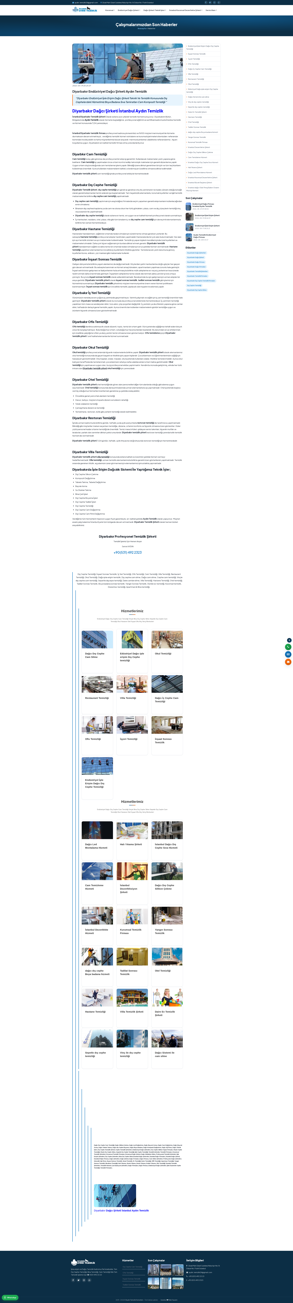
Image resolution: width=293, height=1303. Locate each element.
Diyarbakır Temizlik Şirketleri (197, 271)
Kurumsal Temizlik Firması (198, 142)
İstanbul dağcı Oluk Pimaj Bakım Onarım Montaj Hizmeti (202, 189)
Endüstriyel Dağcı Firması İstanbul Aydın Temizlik (203, 205)
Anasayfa (142, 28)
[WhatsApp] (219, 2)
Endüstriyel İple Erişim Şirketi (207, 215)
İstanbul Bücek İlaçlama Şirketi (200, 182)
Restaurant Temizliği (97, 698)
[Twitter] (210, 2)
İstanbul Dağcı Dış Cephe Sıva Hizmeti (203, 162)
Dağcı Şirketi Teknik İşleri (154, 10)
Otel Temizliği (163, 970)
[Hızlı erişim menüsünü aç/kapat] (289, 640)
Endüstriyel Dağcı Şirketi (128, 10)
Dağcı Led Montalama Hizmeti (200, 172)
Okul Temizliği (163, 653)
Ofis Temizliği (93, 739)
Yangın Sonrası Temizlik (197, 137)
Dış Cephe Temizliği (194, 285)
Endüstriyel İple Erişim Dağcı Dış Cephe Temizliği (94, 783)
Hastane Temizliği (95, 1011)
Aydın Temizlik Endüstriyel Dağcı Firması (204, 236)
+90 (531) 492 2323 (195, 1280)
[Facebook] (206, 2)
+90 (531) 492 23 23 (196, 1276)
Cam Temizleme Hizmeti (197, 157)
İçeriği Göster (90, 662)
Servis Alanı (210, 10)
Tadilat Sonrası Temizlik (197, 127)
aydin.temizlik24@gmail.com (86, 2)
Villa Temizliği (128, 698)
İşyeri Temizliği (128, 739)
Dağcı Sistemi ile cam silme (198, 97)
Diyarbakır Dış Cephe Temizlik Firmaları (201, 281)
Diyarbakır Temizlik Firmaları (197, 276)
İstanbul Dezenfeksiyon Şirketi (128, 888)
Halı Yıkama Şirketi (131, 844)
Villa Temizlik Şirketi (131, 1011)
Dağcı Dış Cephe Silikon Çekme (200, 152)
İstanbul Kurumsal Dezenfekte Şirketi (185, 10)
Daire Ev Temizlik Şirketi (197, 112)
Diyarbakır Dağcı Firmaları (196, 267)
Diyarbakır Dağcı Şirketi (195, 257)
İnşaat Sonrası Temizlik (197, 54)
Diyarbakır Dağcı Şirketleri (196, 253)
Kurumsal (109, 10)
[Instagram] (214, 2)
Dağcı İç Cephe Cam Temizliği (200, 69)
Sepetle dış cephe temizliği (199, 107)
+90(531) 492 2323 (128, 552)
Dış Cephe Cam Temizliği (132, 1267)
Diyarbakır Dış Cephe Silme (196, 290)
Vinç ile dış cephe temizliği (198, 102)
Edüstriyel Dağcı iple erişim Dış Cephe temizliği (132, 657)
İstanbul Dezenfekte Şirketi (199, 147)
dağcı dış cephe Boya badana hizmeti (203, 132)
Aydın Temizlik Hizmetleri (134, 1300)
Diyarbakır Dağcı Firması (196, 262)
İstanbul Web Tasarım (169, 1300)
